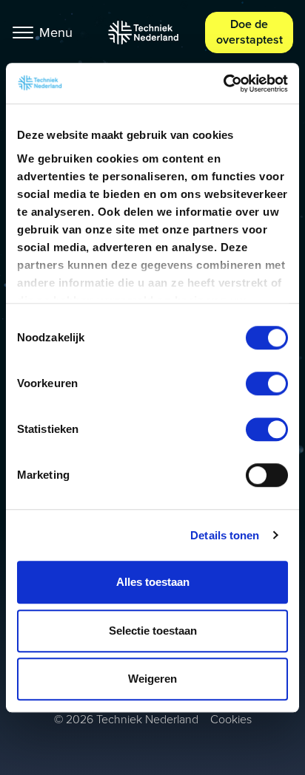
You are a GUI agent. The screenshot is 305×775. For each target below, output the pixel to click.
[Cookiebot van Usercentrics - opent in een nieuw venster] (223, 83)
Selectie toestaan (153, 630)
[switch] (267, 383)
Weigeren (152, 678)
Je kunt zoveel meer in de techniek (143, 32)
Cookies (231, 719)
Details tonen (224, 535)
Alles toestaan (153, 582)
